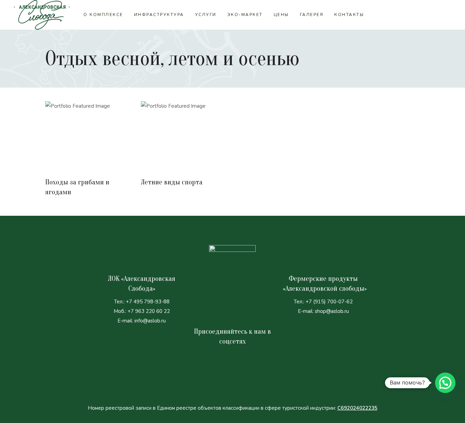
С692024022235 (357, 408)
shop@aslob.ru (332, 311)
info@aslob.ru (150, 320)
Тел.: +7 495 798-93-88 (142, 301)
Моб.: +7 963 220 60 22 (142, 311)
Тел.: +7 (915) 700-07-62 (323, 301)
